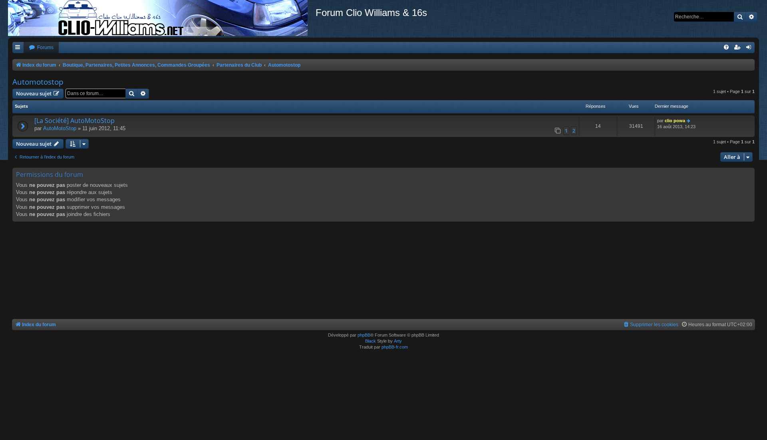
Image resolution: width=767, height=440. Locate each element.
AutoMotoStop (59, 128)
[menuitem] (41, 47)
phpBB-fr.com (395, 347)
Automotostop (38, 82)
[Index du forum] (162, 18)
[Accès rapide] (18, 47)
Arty (398, 341)
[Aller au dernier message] (688, 121)
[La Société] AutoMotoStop (74, 120)
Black (370, 341)
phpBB (364, 335)
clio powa (675, 120)
